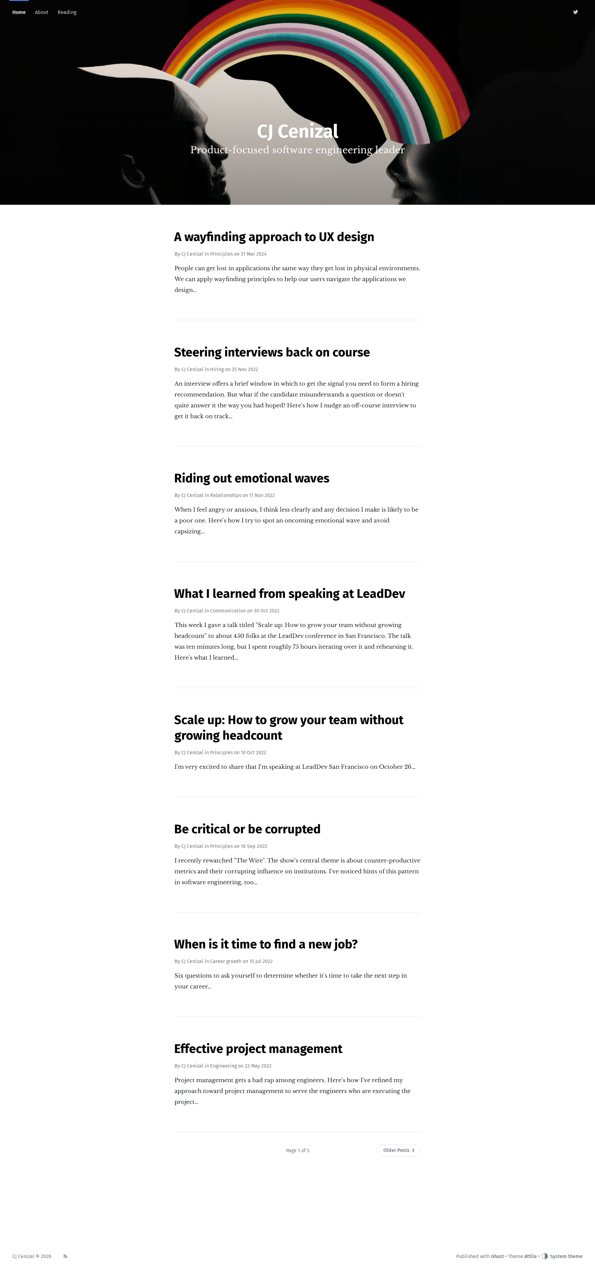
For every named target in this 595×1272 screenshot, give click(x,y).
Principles (221, 254)
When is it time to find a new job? (266, 944)
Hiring (217, 369)
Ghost (497, 1256)
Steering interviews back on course (272, 352)
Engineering (223, 1066)
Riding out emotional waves (251, 478)
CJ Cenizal (192, 254)
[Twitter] (576, 12)
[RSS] (65, 1256)
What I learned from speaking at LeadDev (289, 593)
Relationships (225, 495)
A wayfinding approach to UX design (274, 237)
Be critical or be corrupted (247, 829)
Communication (228, 611)
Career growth (225, 961)
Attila (530, 1256)
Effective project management (258, 1048)
